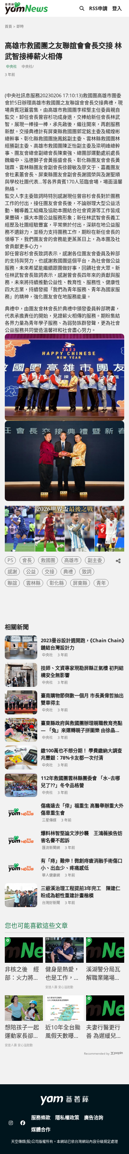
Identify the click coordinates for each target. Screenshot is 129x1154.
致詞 (87, 571)
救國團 (48, 560)
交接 (49, 571)
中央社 (11, 66)
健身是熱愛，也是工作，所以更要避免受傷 (62, 973)
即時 (20, 26)
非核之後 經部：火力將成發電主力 (22, 973)
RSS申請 (98, 8)
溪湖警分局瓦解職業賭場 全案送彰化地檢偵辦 (103, 973)
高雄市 (71, 560)
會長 (27, 560)
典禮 (68, 571)
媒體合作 (40, 1129)
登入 (117, 8)
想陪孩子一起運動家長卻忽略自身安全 (22, 1032)
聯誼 (12, 583)
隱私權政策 (67, 1117)
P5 (10, 560)
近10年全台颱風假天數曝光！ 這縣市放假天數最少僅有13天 (62, 1032)
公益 (31, 571)
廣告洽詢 (93, 1117)
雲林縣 (33, 583)
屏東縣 (80, 583)
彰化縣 (57, 583)
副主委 (95, 560)
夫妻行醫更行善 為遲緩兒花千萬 (104, 1032)
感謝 (12, 571)
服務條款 (40, 1117)
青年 (101, 583)
